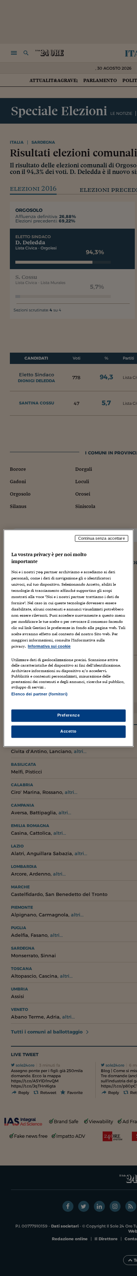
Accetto (68, 731)
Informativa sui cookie (49, 646)
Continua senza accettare (101, 538)
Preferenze (68, 715)
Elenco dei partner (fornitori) (39, 694)
